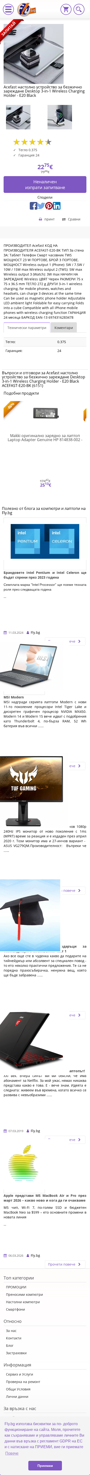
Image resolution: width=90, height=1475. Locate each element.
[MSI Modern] (24, 668)
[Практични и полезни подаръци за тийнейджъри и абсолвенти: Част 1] (24, 917)
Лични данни (17, 1396)
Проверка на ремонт (23, 1381)
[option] (24, 117)
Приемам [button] (45, 1466)
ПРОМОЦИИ (16, 1287)
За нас (11, 1330)
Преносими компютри (24, 1294)
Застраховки (16, 1353)
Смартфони (15, 1309)
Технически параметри (26, 327)
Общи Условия (18, 1389)
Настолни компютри (23, 1302)
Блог (9, 1345)
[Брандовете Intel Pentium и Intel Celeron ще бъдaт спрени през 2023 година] (45, 544)
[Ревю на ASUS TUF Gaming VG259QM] (24, 793)
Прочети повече (62, 890)
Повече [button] (11, 1453)
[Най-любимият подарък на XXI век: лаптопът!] (24, 1042)
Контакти (13, 1338)
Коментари (63, 327)
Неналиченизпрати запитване (45, 184)
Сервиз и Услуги (19, 1374)
